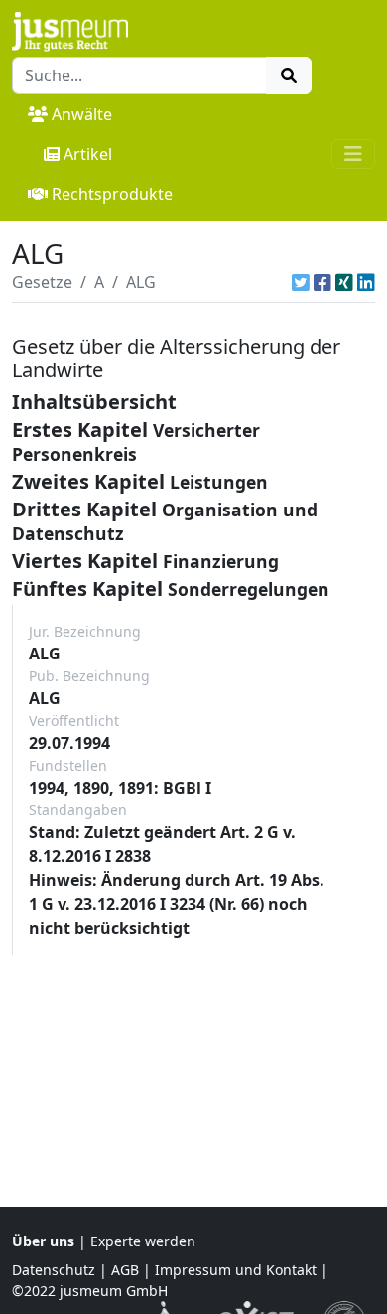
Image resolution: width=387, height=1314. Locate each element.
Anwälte (82, 114)
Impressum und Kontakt (236, 1269)
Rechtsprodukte (112, 194)
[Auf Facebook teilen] (322, 282)
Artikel (88, 154)
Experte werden (142, 1241)
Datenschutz (53, 1269)
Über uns (43, 1241)
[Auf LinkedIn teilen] (366, 282)
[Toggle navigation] (353, 154)
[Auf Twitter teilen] (301, 282)
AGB (125, 1269)
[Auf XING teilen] (344, 282)
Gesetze (42, 282)
